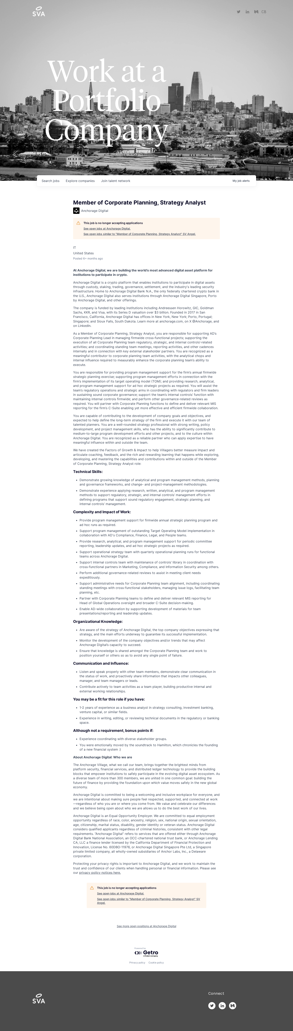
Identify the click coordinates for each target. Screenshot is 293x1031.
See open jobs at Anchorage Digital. (107, 228)
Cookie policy (156, 962)
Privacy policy (137, 962)
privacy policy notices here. (100, 873)
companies (80, 181)
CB (264, 12)
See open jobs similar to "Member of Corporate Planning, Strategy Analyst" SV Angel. (140, 234)
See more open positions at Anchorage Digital (146, 926)
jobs (50, 181)
